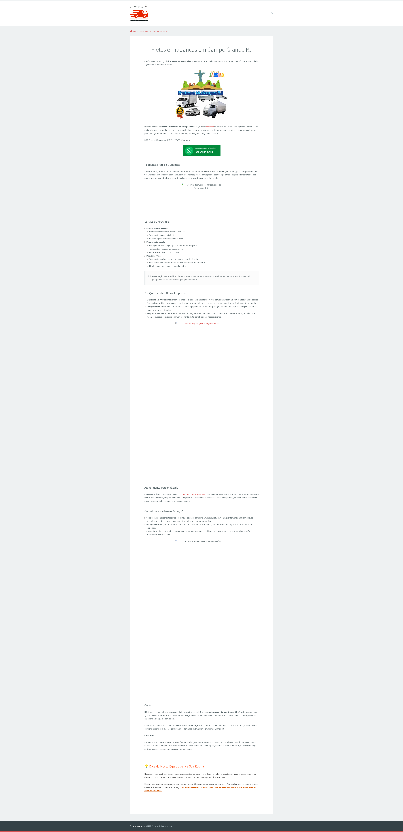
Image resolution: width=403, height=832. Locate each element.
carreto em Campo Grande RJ (193, 494)
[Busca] (270, 10)
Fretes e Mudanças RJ (137, 826)
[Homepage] (139, 13)
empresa (210, 126)
